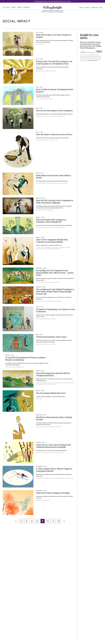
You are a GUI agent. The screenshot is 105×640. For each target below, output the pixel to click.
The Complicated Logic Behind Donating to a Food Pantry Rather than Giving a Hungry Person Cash (55, 291)
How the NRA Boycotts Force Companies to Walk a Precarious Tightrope (54, 201)
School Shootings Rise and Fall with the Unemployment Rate (53, 374)
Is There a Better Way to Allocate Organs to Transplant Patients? (54, 469)
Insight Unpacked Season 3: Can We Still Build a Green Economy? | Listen (52, 1)
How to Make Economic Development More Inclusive (54, 90)
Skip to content (4, 0)
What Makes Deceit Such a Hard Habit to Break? (53, 176)
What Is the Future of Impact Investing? (53, 493)
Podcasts (13, 7)
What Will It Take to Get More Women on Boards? (53, 35)
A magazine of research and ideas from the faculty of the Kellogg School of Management (53, 11)
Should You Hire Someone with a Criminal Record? (54, 418)
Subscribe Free (95, 7)
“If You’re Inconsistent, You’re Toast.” (51, 337)
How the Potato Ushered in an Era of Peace (54, 134)
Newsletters (26, 7)
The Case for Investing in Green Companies (54, 110)
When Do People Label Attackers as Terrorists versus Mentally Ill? (51, 220)
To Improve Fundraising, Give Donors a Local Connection (55, 310)
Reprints (81, 7)
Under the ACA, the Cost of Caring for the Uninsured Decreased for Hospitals (53, 445)
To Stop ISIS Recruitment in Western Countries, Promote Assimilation (25, 358)
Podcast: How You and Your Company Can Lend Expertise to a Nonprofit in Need (54, 62)
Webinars (19, 7)
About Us (87, 7)
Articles (7, 7)
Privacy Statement (92, 60)
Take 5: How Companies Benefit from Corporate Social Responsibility (52, 240)
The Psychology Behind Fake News (51, 393)
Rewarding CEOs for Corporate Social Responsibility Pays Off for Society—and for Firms (55, 272)
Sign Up (99, 51)
